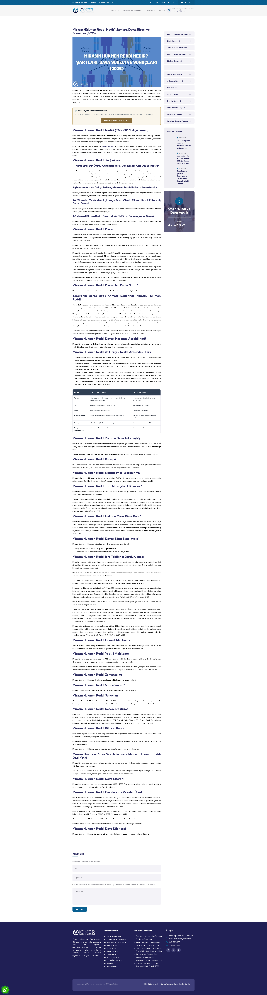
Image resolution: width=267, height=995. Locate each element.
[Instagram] (186, 2)
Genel (169, 68)
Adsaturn (114, 984)
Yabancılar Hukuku (174, 114)
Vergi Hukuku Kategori (176, 54)
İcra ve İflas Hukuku (175, 74)
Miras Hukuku (172, 94)
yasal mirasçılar (107, 146)
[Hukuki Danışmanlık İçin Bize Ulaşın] (168, 10)
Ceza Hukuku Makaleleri (177, 48)
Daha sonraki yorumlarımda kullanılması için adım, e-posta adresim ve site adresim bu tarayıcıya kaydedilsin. (115, 885)
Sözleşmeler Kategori (176, 108)
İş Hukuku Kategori (175, 81)
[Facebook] (182, 2)
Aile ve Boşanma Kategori (177, 34)
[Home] (83, 10)
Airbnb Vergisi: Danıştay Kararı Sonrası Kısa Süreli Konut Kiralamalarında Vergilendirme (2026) (149, 957)
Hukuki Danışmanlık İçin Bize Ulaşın (184, 9)
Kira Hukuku (172, 88)
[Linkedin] (190, 2)
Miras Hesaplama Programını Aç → (117, 120)
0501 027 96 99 (176, 224)
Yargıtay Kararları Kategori (178, 121)
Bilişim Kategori (173, 41)
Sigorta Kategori (174, 101)
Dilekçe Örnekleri (174, 61)
